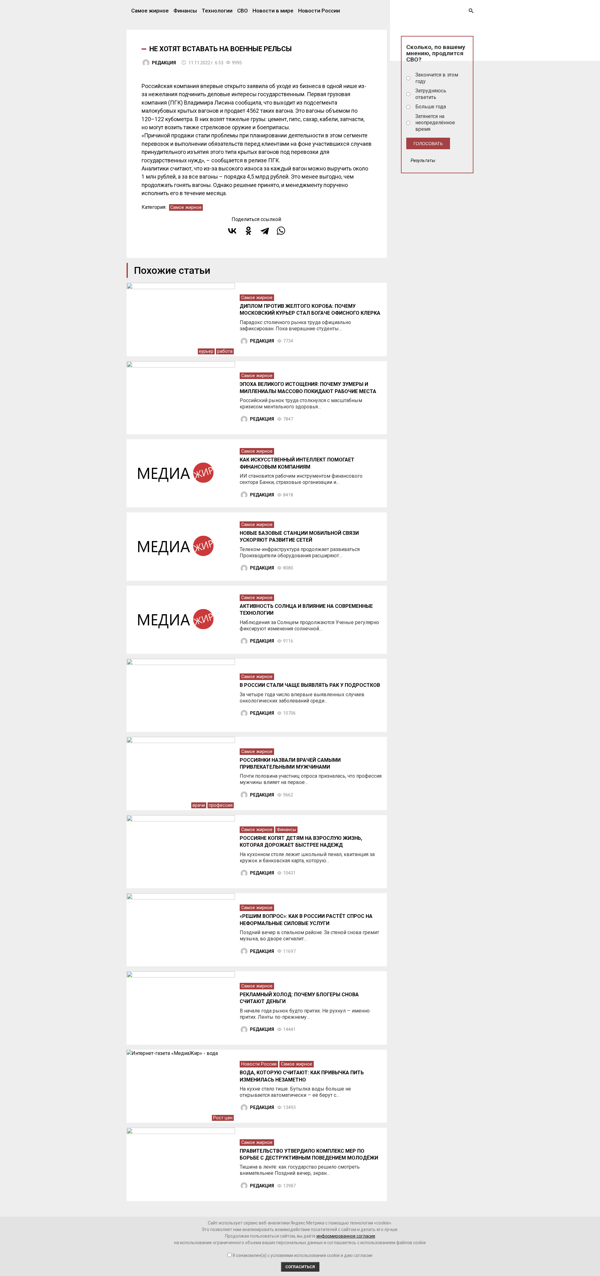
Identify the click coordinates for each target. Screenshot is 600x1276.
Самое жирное (150, 10)
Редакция (164, 62)
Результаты (423, 160)
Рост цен (222, 1118)
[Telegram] (264, 230)
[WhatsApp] (280, 230)
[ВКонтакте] (232, 230)
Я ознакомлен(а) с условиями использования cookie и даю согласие (302, 1255)
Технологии (217, 10)
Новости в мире (272, 10)
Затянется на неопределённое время (435, 122)
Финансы (185, 10)
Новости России (319, 10)
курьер (206, 351)
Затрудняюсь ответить (430, 94)
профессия (220, 805)
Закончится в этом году (436, 78)
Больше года (430, 107)
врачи (198, 805)
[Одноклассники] (248, 230)
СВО (242, 10)
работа (224, 351)
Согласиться (300, 1266)
